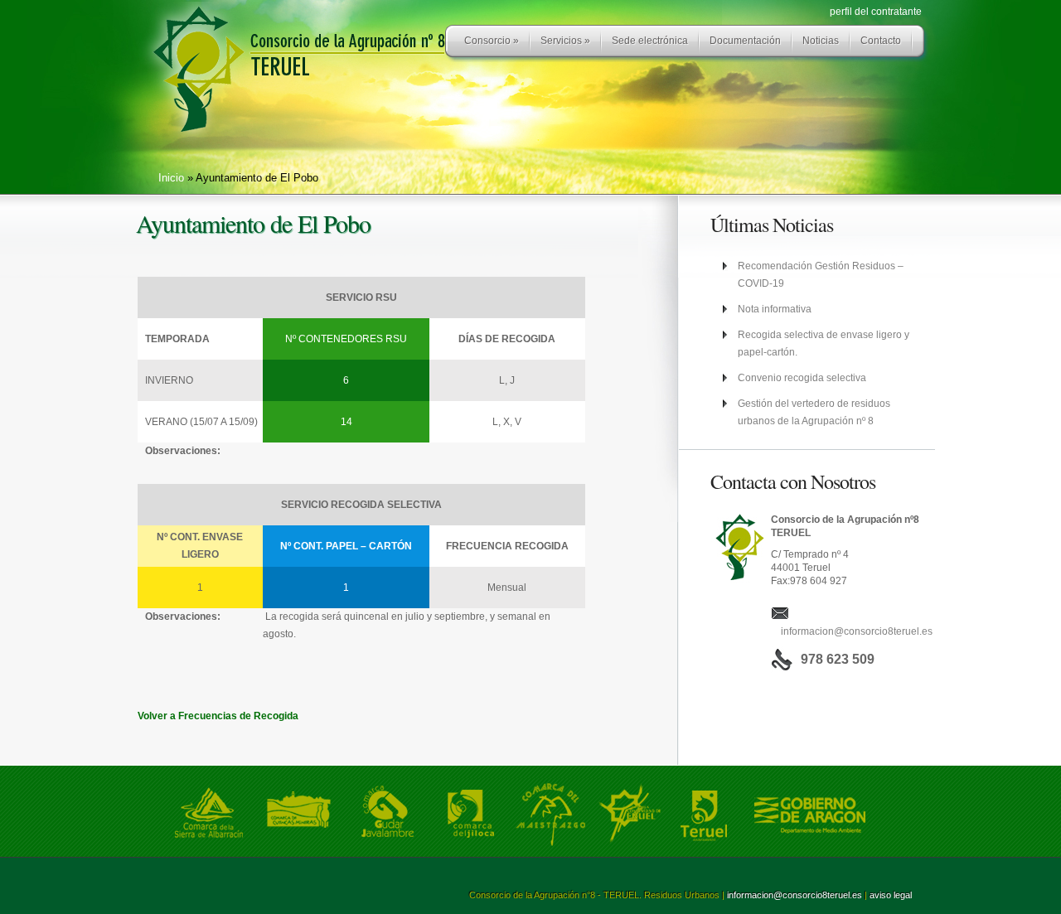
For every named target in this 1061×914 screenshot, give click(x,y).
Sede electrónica (650, 40)
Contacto (880, 40)
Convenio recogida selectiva (802, 378)
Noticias (820, 40)
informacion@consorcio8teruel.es (857, 631)
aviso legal (891, 895)
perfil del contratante (876, 11)
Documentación (745, 40)
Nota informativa (774, 309)
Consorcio (491, 40)
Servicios (565, 40)
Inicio (171, 178)
